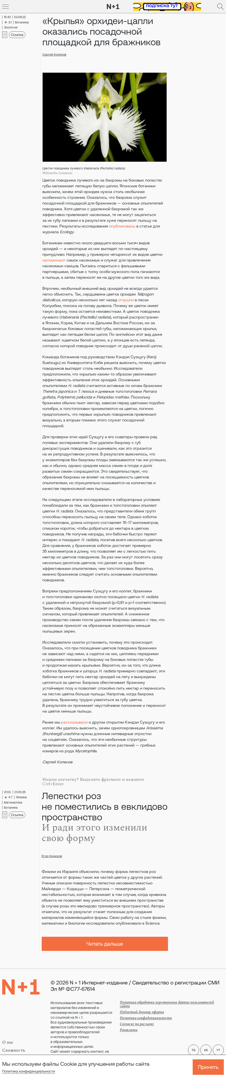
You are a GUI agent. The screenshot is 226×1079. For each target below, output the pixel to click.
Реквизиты (128, 1030)
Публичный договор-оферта (142, 1012)
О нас (8, 1042)
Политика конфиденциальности (28, 1071)
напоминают (54, 260)
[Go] (5, 6)
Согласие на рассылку (137, 1024)
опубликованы (122, 226)
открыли (126, 300)
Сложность (13, 1050)
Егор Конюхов (52, 856)
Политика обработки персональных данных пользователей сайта (167, 1004)
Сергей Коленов (54, 54)
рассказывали (74, 722)
